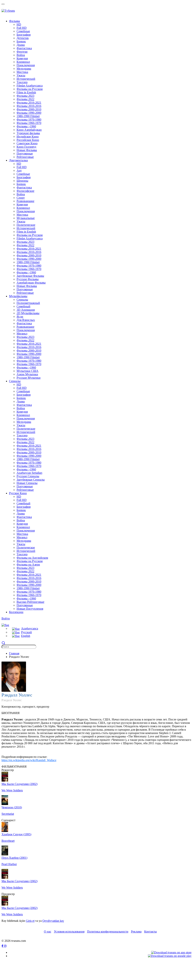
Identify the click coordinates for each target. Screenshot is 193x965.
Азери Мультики (27, 374)
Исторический (26, 78)
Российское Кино (28, 140)
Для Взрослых (26, 320)
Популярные (25, 153)
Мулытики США (27, 370)
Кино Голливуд (26, 146)
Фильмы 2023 (25, 95)
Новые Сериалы (27, 483)
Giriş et (30, 920)
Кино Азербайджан (29, 129)
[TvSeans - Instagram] (5, 946)
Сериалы (22, 299)
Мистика (22, 72)
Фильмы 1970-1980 (29, 119)
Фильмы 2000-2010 (29, 109)
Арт (19, 170)
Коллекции (16, 612)
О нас (47, 931)
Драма (21, 44)
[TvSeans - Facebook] (3, 946)
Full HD (22, 27)
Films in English (26, 92)
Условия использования (69, 931)
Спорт (21, 197)
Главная (14, 653)
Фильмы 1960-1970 (29, 123)
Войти (6, 618)
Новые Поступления (30, 608)
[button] (5, 625)
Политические (26, 224)
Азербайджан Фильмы (31, 282)
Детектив (23, 38)
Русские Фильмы (28, 279)
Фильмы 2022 (25, 99)
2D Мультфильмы (28, 313)
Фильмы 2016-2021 (29, 102)
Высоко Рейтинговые (30, 601)
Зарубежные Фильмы (30, 275)
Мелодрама (24, 68)
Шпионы (22, 180)
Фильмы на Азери (28, 564)
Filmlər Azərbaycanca (30, 85)
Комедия (22, 58)
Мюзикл (22, 333)
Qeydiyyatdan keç (53, 920)
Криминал (23, 61)
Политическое (26, 547)
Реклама (136, 931)
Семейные (23, 31)
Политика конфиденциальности (107, 931)
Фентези (22, 51)
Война (21, 55)
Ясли (20, 316)
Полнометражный (28, 303)
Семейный (23, 306)
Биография (24, 34)
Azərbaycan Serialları (29, 472)
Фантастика (24, 48)
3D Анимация (26, 309)
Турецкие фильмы (28, 133)
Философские (25, 190)
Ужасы (21, 75)
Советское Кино (27, 143)
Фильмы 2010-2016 (29, 106)
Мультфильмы (18, 296)
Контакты (150, 931)
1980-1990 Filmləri (28, 116)
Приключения (26, 65)
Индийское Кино (28, 136)
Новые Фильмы (27, 150)
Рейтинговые (25, 157)
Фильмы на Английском (32, 557)
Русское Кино (18, 493)
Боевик (21, 41)
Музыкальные (26, 218)
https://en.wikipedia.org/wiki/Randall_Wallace (29, 760)
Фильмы (14, 21)
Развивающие (25, 201)
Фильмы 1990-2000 (29, 112)
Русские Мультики (29, 377)
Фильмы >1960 (26, 126)
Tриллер (22, 82)
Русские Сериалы (28, 476)
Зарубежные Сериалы (31, 479)
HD (19, 24)
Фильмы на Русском (30, 89)
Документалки (18, 160)
